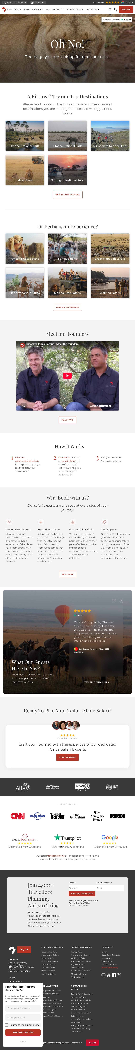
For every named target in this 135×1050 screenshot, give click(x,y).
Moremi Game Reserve (52, 1000)
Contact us (64, 457)
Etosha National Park (51, 1003)
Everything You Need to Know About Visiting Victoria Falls (82, 1028)
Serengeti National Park (52, 1006)
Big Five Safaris (78, 964)
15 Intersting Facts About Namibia (79, 1008)
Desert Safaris (77, 967)
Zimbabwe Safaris (49, 961)
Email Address (104, 883)
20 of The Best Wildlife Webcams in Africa (81, 1002)
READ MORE (67, 574)
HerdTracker (107, 961)
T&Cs (86, 903)
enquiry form (69, 461)
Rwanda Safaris (48, 967)
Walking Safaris (78, 958)
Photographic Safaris (80, 961)
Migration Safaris (78, 974)
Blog (104, 952)
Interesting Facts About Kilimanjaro (82, 1020)
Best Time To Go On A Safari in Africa (81, 1014)
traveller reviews (56, 856)
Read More (67, 420)
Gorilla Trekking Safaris (81, 971)
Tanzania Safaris (48, 964)
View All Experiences (67, 307)
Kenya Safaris (47, 958)
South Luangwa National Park (48, 1011)
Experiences (74, 9)
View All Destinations (67, 194)
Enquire (126, 9)
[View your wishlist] (110, 9)
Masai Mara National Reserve (50, 995)
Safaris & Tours (32, 9)
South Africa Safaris (50, 955)
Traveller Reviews (109, 964)
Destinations (54, 9)
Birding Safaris (77, 977)
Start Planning (67, 757)
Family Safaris (77, 952)
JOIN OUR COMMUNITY (82, 894)
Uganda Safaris (48, 971)
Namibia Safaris (48, 974)
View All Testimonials (96, 682)
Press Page (107, 958)
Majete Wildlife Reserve (52, 1016)
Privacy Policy (75, 903)
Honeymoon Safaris (80, 955)
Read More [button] (79, 652)
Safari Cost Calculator (111, 955)
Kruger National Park (51, 990)
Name (72, 883)
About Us (92, 9)
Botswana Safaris (49, 952)
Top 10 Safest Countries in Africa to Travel (81, 995)
